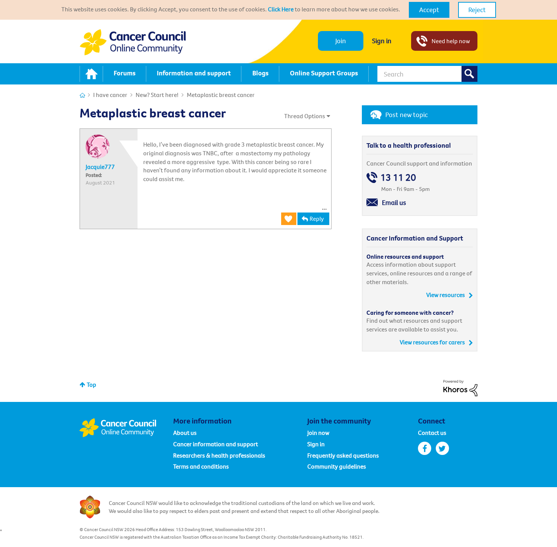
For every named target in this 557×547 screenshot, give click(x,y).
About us (185, 432)
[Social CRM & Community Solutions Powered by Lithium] (460, 387)
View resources (445, 295)
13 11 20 (398, 177)
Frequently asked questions (343, 455)
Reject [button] (477, 9)
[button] (429, 10)
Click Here (281, 9)
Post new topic (406, 114)
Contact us (432, 432)
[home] (91, 74)
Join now (318, 432)
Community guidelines (336, 466)
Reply (317, 218)
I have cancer (110, 94)
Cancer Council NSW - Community (133, 42)
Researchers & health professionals (219, 455)
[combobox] (427, 74)
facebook (424, 448)
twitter (442, 448)
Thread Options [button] (304, 116)
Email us (394, 202)
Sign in (381, 40)
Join (340, 40)
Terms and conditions (201, 466)
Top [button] (91, 384)
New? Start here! (157, 94)
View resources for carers (432, 342)
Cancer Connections (82, 95)
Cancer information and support (215, 444)
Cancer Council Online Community (126, 427)
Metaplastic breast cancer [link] (221, 94)
